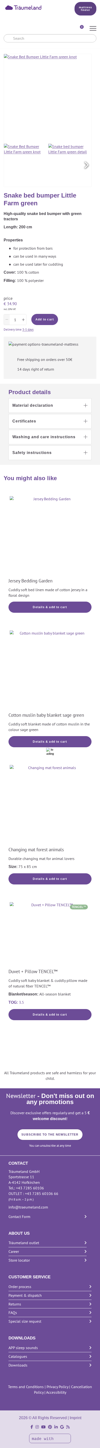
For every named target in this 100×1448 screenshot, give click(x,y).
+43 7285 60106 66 (41, 1193)
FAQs (12, 1312)
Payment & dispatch (25, 1295)
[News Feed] (68, 1427)
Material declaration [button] (32, 405)
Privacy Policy (57, 1386)
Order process (19, 1286)
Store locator (19, 1260)
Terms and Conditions (26, 1386)
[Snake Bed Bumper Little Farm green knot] (25, 165)
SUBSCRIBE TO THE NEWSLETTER (49, 1134)
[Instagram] (37, 1427)
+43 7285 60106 (30, 1187)
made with (44, 1439)
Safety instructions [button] (32, 453)
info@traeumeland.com (28, 1207)
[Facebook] (32, 1427)
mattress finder (85, 8)
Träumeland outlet (23, 1242)
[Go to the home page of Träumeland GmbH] (32, 7)
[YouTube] (43, 1427)
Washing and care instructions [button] (43, 437)
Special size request (24, 1321)
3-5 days (27, 329)
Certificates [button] (24, 421)
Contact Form (19, 1216)
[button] (86, 165)
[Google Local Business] (62, 1427)
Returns (14, 1304)
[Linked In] (56, 1427)
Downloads (17, 1365)
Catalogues (17, 1356)
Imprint (75, 1418)
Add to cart (44, 319)
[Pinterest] (50, 1427)
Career (13, 1251)
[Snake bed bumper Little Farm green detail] (70, 165)
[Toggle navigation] (93, 28)
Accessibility (56, 1392)
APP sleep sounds (23, 1347)
